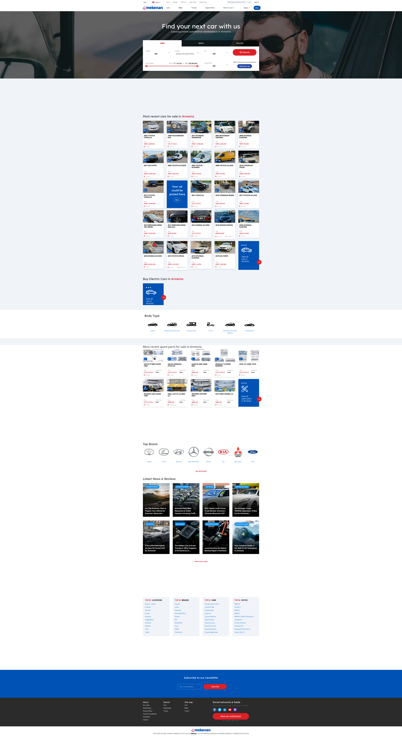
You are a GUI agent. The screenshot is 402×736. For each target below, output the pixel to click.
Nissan (177, 616)
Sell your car (244, 66)
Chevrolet (178, 632)
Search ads (203, 2)
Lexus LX (208, 613)
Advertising (147, 708)
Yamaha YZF (238, 626)
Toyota (177, 604)
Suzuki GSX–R (239, 632)
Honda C (237, 607)
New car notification (230, 716)
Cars (168, 8)
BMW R (237, 604)
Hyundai (178, 610)
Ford (176, 626)
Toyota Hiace (209, 620)
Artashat (148, 623)
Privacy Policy (147, 711)
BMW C (237, 613)
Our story (146, 705)
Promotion (146, 717)
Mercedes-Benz (180, 613)
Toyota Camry (210, 623)
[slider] (146, 66)
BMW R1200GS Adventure (244, 616)
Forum (175, 2)
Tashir (147, 632)
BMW (177, 629)
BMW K (237, 610)
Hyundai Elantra (210, 629)
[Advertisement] (201, 95)
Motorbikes (167, 708)
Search (245, 52)
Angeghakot (149, 620)
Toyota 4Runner (210, 616)
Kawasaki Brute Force (242, 629)
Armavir (148, 607)
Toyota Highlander (211, 632)
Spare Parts (210, 8)
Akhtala (147, 626)
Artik (146, 629)
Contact (183, 2)
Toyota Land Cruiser (212, 604)
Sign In (256, 2)
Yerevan (148, 610)
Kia (176, 620)
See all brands (201, 471)
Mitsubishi (178, 623)
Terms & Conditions (150, 714)
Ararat (147, 613)
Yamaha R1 (238, 620)
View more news (201, 561)
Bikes (181, 8)
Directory (192, 2)
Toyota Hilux (209, 610)
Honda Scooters (240, 623)
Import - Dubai (150, 604)
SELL (257, 8)
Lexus (177, 607)
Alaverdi (148, 616)
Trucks (194, 8)
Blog (168, 2)
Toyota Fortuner (210, 626)
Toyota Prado (209, 607)
